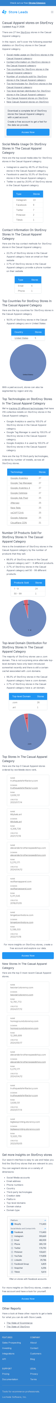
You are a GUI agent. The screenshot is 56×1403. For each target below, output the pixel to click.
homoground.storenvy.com (24, 1028)
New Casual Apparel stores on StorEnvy (28, 101)
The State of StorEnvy (18, 1326)
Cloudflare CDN (18, 522)
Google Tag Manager (21, 483)
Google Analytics (19, 478)
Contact (34, 1348)
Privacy (34, 1373)
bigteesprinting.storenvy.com (25, 1129)
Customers (35, 1353)
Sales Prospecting (11, 1342)
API (4, 1359)
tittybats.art (16, 821)
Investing (6, 1348)
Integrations (8, 1353)
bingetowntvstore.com (21, 922)
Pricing (5, 1373)
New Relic (15, 507)
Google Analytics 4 (20, 488)
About (33, 1342)
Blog (32, 1359)
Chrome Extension (37, 3)
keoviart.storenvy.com (21, 994)
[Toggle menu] (52, 12)
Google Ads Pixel (19, 498)
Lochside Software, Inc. (14, 1397)
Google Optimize (18, 493)
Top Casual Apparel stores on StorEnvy (27, 98)
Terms (33, 1379)
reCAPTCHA (17, 512)
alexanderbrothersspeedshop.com (28, 855)
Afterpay (14, 502)
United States (21, 338)
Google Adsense (18, 517)
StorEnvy (25, 32)
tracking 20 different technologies (26, 408)
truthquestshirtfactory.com (24, 788)
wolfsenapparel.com (20, 888)
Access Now (28, 132)
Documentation (10, 1379)
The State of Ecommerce (19, 1323)
